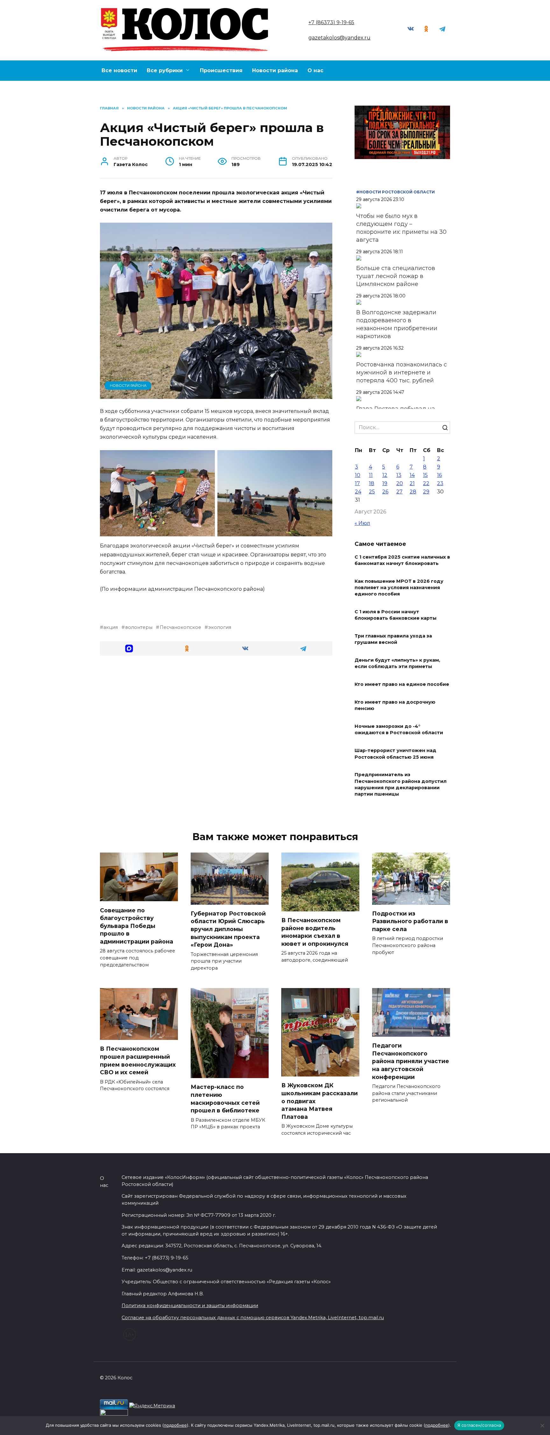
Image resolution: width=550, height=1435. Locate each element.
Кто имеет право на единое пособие (402, 684)
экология (219, 627)
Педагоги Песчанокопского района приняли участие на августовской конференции (410, 1061)
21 (412, 483)
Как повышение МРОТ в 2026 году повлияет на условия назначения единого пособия (399, 587)
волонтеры (138, 627)
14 (412, 475)
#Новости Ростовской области (395, 192)
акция (110, 627)
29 (426, 492)
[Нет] (542, 1425)
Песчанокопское (180, 627)
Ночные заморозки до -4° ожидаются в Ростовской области (399, 730)
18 (371, 483)
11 (371, 475)
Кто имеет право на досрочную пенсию (395, 706)
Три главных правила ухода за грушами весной (393, 639)
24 (358, 492)
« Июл (362, 523)
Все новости (119, 70)
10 (357, 475)
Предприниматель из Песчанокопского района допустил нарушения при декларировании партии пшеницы (401, 784)
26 (385, 492)
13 (398, 475)
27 (399, 492)
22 (426, 483)
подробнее (175, 1425)
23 (440, 483)
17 (357, 483)
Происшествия (221, 70)
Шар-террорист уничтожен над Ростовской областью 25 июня (395, 754)
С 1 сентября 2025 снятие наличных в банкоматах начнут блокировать (402, 560)
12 (384, 475)
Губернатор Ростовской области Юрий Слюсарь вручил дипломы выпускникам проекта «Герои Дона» (228, 929)
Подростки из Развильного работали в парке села (410, 921)
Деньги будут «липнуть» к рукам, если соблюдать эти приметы (397, 664)
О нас (315, 70)
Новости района (275, 70)
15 (425, 475)
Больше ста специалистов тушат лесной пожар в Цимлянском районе (395, 276)
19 (384, 483)
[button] (129, 648)
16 (439, 475)
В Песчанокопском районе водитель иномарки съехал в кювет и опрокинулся (314, 932)
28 (413, 492)
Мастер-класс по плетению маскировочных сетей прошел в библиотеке (225, 1098)
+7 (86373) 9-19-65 (331, 22)
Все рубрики (165, 70)
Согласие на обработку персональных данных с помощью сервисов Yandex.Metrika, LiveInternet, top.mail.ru (253, 1317)
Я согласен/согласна (479, 1425)
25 (372, 492)
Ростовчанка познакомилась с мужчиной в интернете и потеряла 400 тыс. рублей (401, 372)
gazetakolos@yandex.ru (339, 38)
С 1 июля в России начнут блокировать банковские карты (395, 615)
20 (399, 483)
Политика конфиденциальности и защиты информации (190, 1305)
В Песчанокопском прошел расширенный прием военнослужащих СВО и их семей (138, 1060)
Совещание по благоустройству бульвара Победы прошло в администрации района (136, 926)
